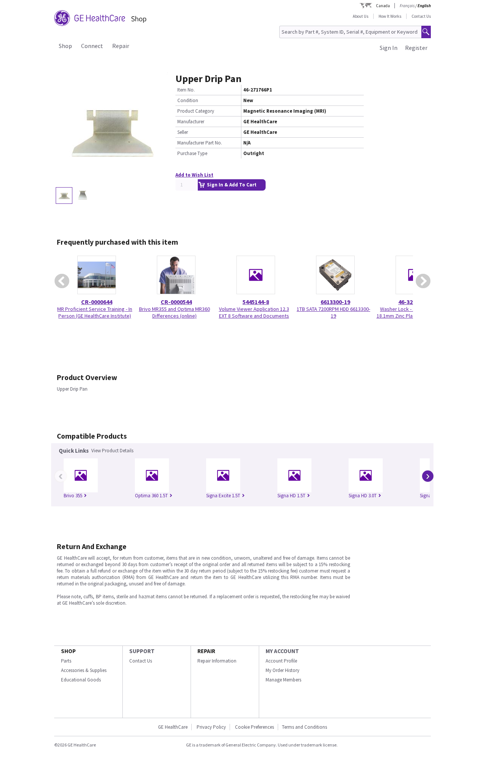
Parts (66, 661)
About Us (360, 16)
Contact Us (421, 16)
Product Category (195, 111)
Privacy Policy (211, 727)
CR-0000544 (176, 302)
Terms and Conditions (304, 727)
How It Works (390, 16)
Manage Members (283, 680)
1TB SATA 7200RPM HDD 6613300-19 (333, 312)
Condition (187, 100)
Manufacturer (190, 121)
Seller (182, 132)
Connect (92, 46)
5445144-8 (255, 302)
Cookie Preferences (254, 727)
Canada (383, 5)
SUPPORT (142, 651)
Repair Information (216, 661)
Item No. (186, 90)
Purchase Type (192, 153)
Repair (120, 46)
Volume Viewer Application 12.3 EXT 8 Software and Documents (254, 312)
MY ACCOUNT (282, 651)
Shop (65, 46)
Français (407, 5)
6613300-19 (335, 302)
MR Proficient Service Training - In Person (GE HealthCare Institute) (94, 312)
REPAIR (206, 651)
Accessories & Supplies (83, 670)
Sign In (388, 47)
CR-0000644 (96, 302)
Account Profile (281, 661)
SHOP (68, 651)
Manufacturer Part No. (199, 143)
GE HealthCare (173, 727)
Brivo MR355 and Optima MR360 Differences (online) (174, 312)
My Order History (282, 670)
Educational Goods (81, 680)
